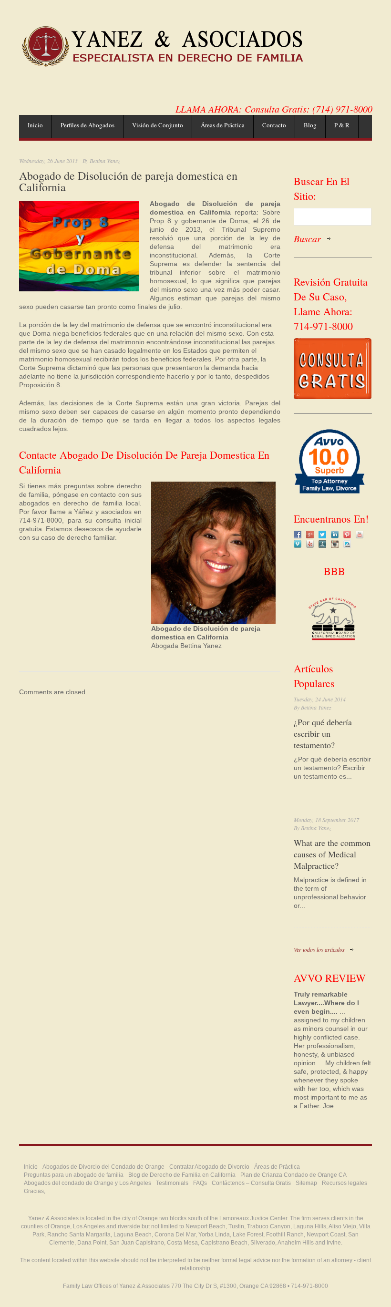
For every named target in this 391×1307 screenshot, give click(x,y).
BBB (332, 571)
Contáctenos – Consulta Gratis (251, 1183)
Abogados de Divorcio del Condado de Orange (103, 1166)
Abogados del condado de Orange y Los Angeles (87, 1183)
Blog (310, 125)
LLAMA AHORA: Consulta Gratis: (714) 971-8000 (273, 109)
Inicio (35, 125)
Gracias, (34, 1191)
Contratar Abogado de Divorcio (209, 1166)
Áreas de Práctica (223, 125)
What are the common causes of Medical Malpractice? (332, 854)
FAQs (200, 1183)
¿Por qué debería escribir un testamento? (323, 733)
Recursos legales (344, 1183)
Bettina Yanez (105, 161)
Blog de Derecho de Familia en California (182, 1175)
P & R (342, 125)
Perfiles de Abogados (87, 125)
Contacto (274, 125)
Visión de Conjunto (157, 125)
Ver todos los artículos (319, 949)
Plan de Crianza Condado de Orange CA (293, 1175)
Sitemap (306, 1183)
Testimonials (172, 1183)
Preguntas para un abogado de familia (73, 1175)
